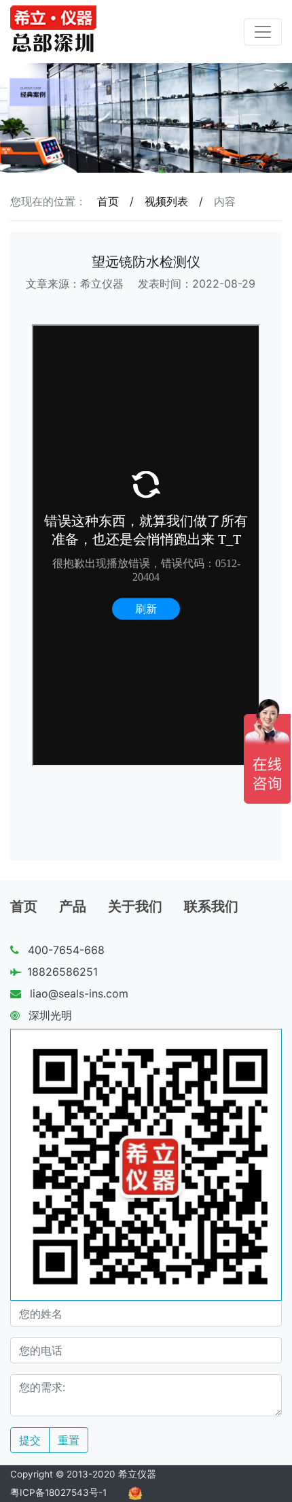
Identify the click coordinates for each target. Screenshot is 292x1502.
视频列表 (166, 201)
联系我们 (211, 906)
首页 (108, 201)
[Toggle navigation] (263, 32)
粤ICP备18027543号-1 (58, 1492)
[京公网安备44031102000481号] (135, 1492)
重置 (68, 1440)
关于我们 (135, 906)
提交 (30, 1440)
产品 (72, 906)
